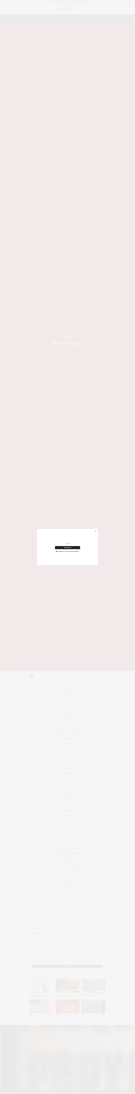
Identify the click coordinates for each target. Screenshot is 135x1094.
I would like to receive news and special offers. (68, 551)
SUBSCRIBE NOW (67, 547)
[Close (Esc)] (95, 531)
